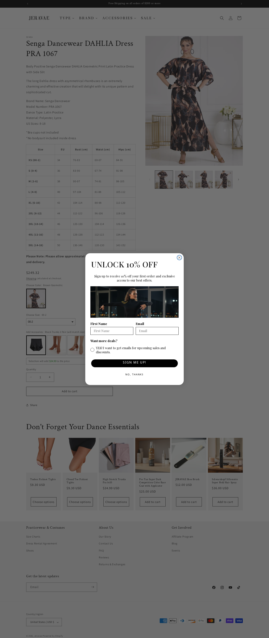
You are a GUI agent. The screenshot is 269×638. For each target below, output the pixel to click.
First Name (98, 324)
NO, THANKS (134, 375)
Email (140, 324)
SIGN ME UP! (134, 363)
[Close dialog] (179, 257)
